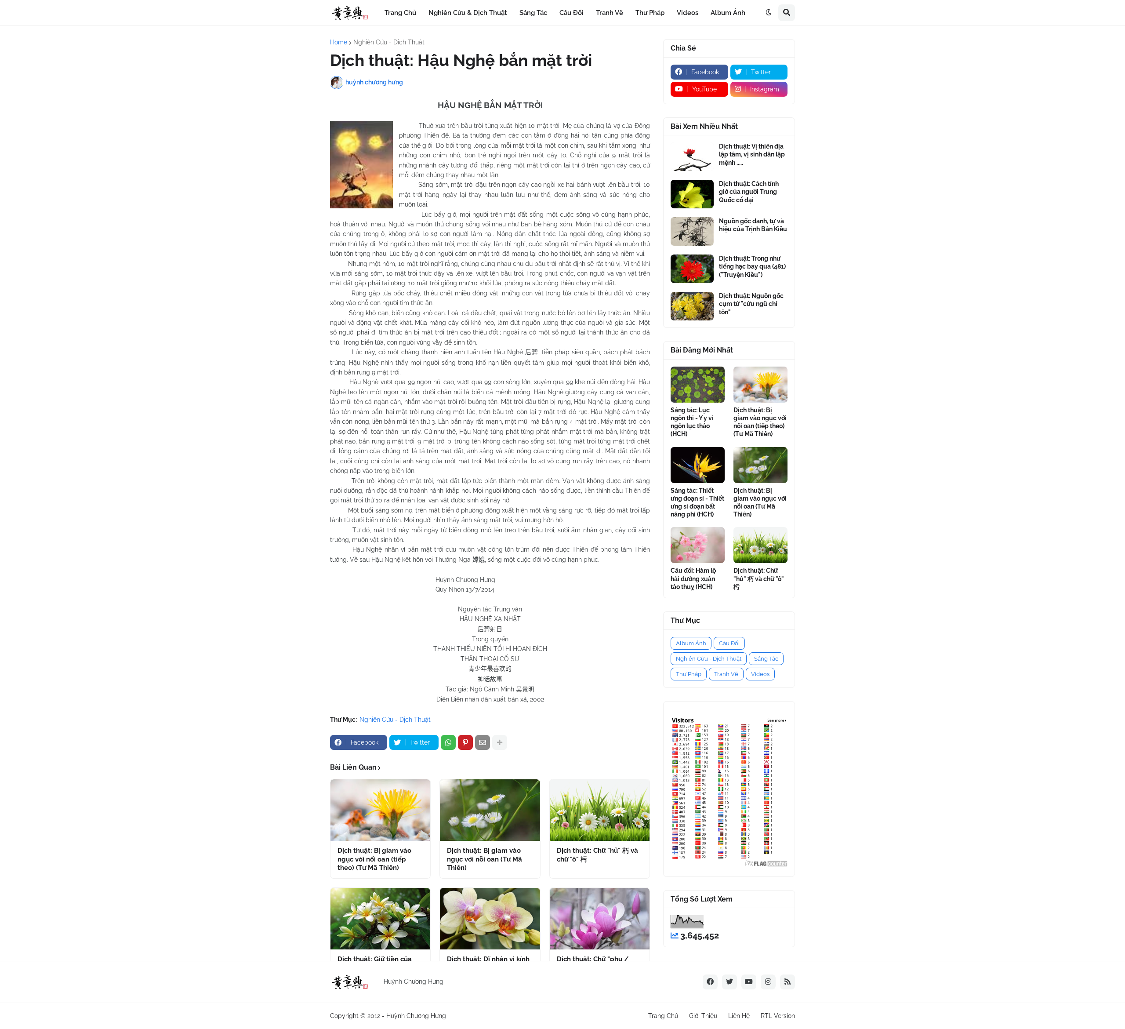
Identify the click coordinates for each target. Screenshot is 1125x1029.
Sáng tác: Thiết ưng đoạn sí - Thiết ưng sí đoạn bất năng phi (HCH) (697, 502)
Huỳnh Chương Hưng (416, 1015)
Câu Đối (729, 643)
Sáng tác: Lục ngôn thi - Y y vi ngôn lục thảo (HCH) (692, 422)
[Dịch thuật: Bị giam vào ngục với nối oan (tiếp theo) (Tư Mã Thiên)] (380, 810)
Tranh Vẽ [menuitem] (609, 13)
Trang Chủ (663, 1015)
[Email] (482, 742)
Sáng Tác (766, 658)
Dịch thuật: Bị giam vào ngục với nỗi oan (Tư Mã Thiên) (484, 859)
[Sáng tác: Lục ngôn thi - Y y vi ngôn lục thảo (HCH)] (698, 385)
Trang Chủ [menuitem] (400, 13)
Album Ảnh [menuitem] (728, 13)
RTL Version (778, 1015)
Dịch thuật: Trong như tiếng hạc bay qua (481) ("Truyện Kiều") (752, 266)
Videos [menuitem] (687, 13)
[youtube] (748, 981)
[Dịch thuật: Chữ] (600, 810)
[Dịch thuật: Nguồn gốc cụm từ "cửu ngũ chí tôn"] (692, 306)
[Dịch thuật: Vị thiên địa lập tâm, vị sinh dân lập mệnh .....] (692, 156)
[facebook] (710, 981)
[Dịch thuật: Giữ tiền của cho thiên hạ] (380, 918)
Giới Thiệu (703, 1015)
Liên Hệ (739, 1015)
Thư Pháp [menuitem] (649, 13)
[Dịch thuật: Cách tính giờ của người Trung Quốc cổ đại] (692, 194)
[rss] (787, 981)
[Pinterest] (465, 742)
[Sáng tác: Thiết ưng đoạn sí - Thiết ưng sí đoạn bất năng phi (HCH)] (698, 465)
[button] (768, 12)
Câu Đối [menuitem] (571, 13)
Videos (760, 674)
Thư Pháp (688, 674)
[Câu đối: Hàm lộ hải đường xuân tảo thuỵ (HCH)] (698, 545)
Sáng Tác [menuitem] (533, 13)
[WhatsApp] (448, 742)
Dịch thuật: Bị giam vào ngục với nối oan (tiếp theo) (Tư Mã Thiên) (374, 859)
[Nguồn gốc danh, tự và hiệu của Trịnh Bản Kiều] (692, 231)
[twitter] (729, 981)
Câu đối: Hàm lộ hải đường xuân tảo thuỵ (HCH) (693, 578)
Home (338, 42)
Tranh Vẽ (726, 674)
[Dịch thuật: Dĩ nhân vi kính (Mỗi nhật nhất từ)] (490, 918)
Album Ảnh (691, 643)
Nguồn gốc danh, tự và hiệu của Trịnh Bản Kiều (753, 225)
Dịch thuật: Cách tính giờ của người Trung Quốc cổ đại (749, 191)
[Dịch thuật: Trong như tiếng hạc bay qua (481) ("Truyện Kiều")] (692, 269)
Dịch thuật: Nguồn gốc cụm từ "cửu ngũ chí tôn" (751, 303)
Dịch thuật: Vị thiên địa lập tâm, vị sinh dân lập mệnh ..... (752, 154)
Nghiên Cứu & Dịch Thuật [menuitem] (467, 13)
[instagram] (768, 981)
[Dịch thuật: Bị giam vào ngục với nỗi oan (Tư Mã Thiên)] (490, 810)
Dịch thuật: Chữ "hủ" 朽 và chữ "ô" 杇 (597, 855)
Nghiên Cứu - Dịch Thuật (389, 42)
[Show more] (499, 742)
